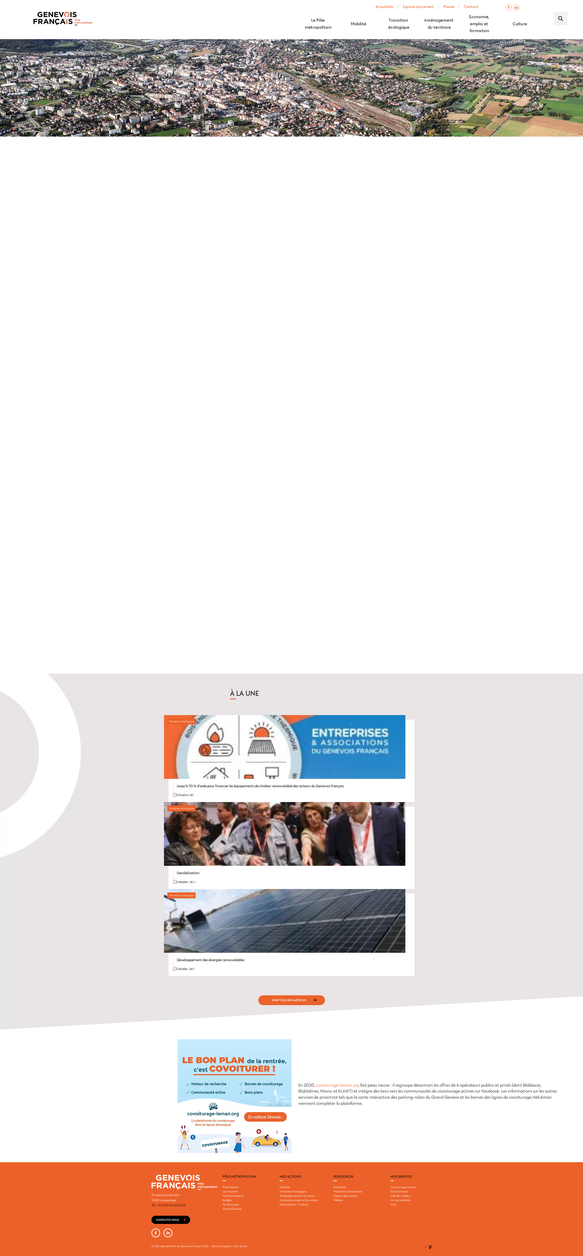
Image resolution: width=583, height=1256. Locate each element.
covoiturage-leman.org (337, 1085)
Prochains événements (348, 1191)
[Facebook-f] (508, 7)
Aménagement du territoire (439, 24)
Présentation (231, 1187)
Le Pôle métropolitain (318, 24)
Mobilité (358, 24)
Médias (338, 1200)
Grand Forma (399, 1191)
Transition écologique (398, 24)
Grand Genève (232, 1208)
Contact (471, 7)
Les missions (230, 1191)
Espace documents (345, 1195)
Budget (227, 1200)
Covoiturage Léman (403, 1187)
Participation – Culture (294, 1204)
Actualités (384, 7)
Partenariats (231, 1204)
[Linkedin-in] (168, 1232)
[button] (561, 18)
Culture (520, 24)
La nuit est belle (400, 1200)
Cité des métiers (401, 1195)
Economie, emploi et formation (479, 24)
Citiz (393, 1204)
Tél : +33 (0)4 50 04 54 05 (168, 1205)
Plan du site (240, 1246)
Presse (448, 7)
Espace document (418, 7)
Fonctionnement (233, 1195)
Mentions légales (221, 1246)
